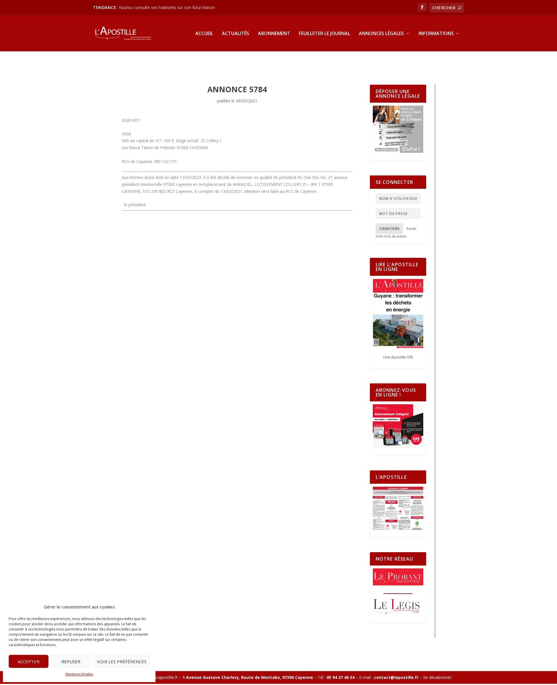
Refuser (71, 661)
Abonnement (274, 34)
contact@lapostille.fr (396, 677)
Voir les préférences (122, 661)
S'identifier (389, 228)
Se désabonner (437, 677)
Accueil (204, 34)
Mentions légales (79, 674)
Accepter (28, 661)
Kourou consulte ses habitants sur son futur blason (167, 7)
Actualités (235, 34)
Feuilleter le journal (324, 34)
